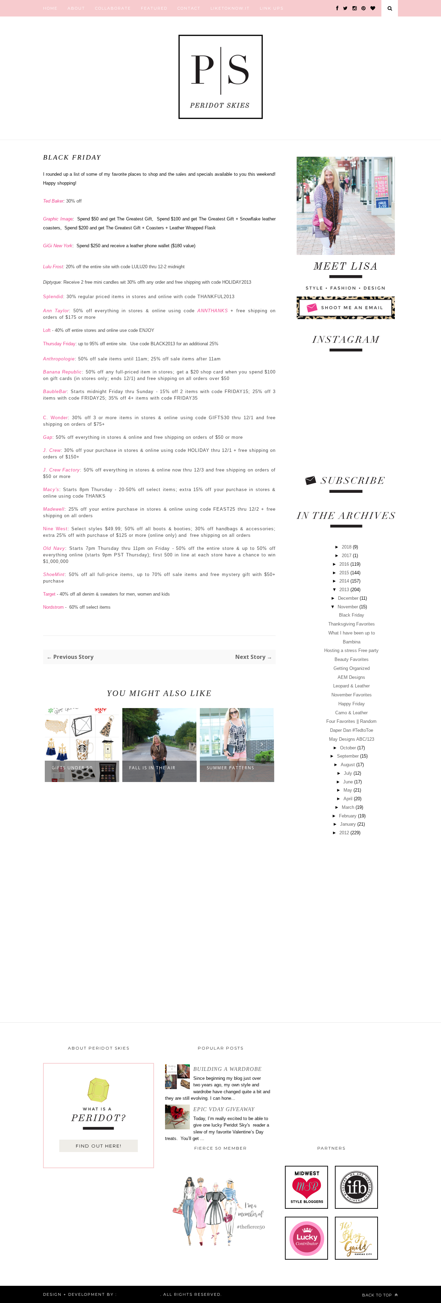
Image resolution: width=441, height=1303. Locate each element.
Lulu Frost (53, 266)
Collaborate (113, 8)
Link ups (272, 8)
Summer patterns (153, 768)
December (349, 598)
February (348, 815)
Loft (47, 330)
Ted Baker (53, 201)
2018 (347, 547)
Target (50, 594)
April (348, 798)
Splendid (53, 296)
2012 (344, 832)
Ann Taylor (56, 310)
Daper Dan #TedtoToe (351, 730)
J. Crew (52, 450)
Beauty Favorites (352, 659)
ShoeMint (54, 574)
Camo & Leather (351, 712)
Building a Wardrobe (227, 1069)
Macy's (51, 489)
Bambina (351, 641)
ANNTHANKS (212, 310)
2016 (344, 564)
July (348, 773)
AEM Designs (351, 677)
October (348, 747)
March (349, 807)
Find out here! (99, 1146)
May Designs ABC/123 (351, 739)
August (348, 764)
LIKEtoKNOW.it (230, 8)
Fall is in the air (75, 768)
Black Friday (351, 615)
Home (50, 8)
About (76, 8)
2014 (344, 581)
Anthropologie (59, 358)
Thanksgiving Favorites (351, 624)
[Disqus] (159, 899)
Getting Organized (352, 668)
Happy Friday (351, 703)
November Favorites (351, 694)
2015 (344, 572)
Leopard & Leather (351, 685)
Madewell (53, 509)
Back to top (377, 1295)
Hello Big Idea (138, 1294)
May (348, 790)
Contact (189, 8)
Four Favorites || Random (351, 721)
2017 (347, 555)
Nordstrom (53, 607)
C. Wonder (55, 417)
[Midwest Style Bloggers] (306, 1207)
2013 (344, 589)
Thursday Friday (59, 343)
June (348, 781)
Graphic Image (58, 218)
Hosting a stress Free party (351, 650)
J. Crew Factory (61, 470)
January (348, 824)
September (348, 756)
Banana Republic (62, 371)
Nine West (55, 528)
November (348, 606)
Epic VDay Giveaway (224, 1109)
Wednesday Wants (232, 768)
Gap (47, 437)
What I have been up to (351, 633)
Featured (154, 8)
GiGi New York (57, 245)
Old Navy (54, 548)
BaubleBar (55, 391)
